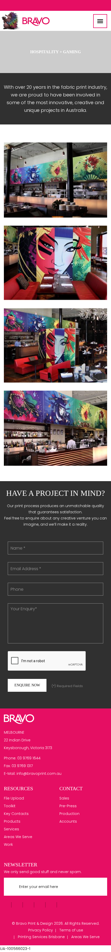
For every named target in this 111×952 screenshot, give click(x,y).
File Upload (14, 798)
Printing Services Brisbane (41, 936)
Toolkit (9, 806)
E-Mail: (9, 773)
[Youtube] (17, 5)
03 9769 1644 (29, 758)
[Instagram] (29, 5)
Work (8, 844)
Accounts (68, 821)
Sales (64, 798)
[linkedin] (35, 5)
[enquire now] (97, 5)
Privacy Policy (40, 930)
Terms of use (71, 930)
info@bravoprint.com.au (39, 773)
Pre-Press (68, 806)
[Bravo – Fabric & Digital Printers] (19, 718)
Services (11, 829)
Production (69, 813)
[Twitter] (11, 5)
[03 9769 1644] (104, 5)
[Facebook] (5, 5)
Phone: (10, 758)
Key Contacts (16, 813)
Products (12, 821)
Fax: (7, 765)
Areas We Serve (18, 836)
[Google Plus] (23, 5)
